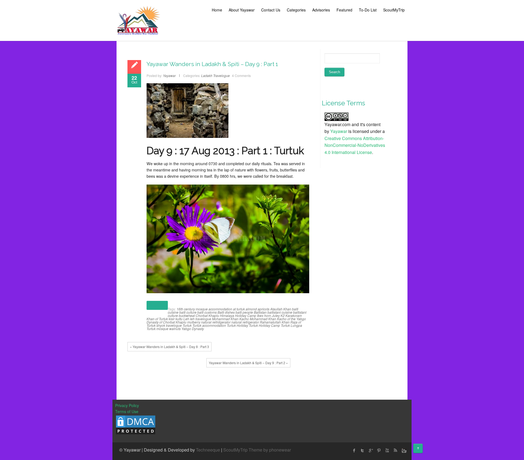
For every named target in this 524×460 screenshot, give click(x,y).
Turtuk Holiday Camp (264, 325)
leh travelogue (200, 318)
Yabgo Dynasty (192, 328)
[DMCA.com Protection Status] (135, 424)
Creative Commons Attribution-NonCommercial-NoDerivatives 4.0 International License (354, 145)
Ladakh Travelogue (215, 75)
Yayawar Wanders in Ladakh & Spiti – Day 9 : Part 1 (212, 64)
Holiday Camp (245, 315)
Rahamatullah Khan (275, 322)
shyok (160, 325)
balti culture (187, 312)
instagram (403, 450)
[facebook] (354, 450)
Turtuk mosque (157, 328)
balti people (244, 312)
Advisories (321, 10)
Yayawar (338, 131)
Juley (276, 315)
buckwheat (187, 315)
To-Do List (368, 10)
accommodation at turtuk (227, 309)
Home (217, 10)
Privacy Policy (127, 405)
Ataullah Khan (280, 309)
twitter (362, 450)
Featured (344, 10)
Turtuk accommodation (209, 325)
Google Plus (371, 450)
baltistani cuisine (279, 312)
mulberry (193, 322)
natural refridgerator (216, 322)
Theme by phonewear (270, 450)
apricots (263, 309)
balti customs (207, 312)
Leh (186, 318)
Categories (296, 10)
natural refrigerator (245, 322)
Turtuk (187, 325)
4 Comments (241, 75)
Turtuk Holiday (237, 325)
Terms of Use (126, 411)
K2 (283, 315)
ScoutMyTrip (394, 10)
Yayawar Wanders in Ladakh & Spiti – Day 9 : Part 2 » (248, 362)
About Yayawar (242, 10)
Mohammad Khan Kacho (230, 318)
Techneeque (208, 450)
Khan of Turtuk (157, 318)
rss (395, 450)
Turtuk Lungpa (291, 325)
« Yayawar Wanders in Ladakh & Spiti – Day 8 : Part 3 (169, 346)
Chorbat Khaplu (207, 315)
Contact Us (270, 10)
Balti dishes (226, 312)
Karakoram (293, 315)
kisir (172, 318)
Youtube (387, 450)
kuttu (179, 318)
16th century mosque (192, 309)
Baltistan (260, 312)
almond (251, 309)
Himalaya (227, 315)
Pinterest (379, 450)
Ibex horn (264, 315)
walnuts (175, 328)
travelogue (174, 325)
